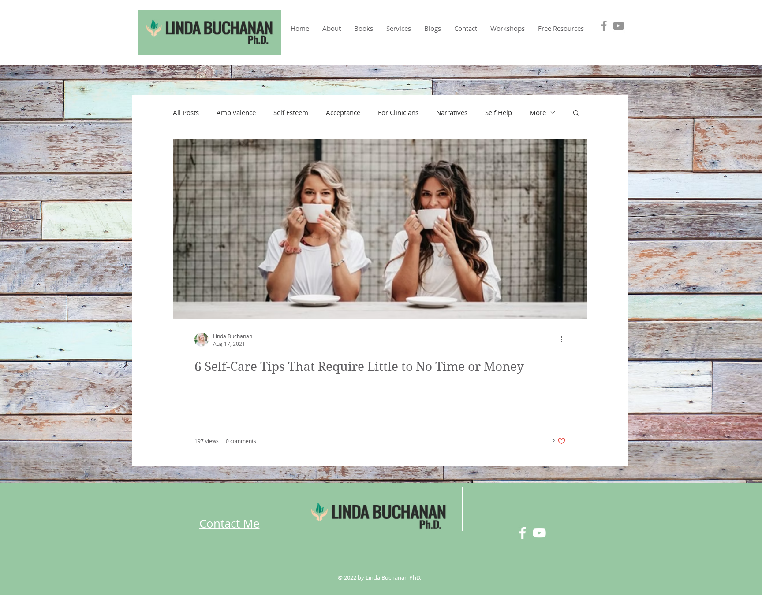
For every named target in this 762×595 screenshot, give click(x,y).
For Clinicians (398, 112)
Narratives (451, 112)
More (538, 112)
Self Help (498, 112)
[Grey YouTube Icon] (618, 26)
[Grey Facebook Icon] (604, 26)
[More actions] (564, 339)
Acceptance (343, 112)
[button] (363, 28)
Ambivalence (236, 112)
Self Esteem (290, 112)
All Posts (186, 112)
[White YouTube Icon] (539, 533)
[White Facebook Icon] (522, 533)
